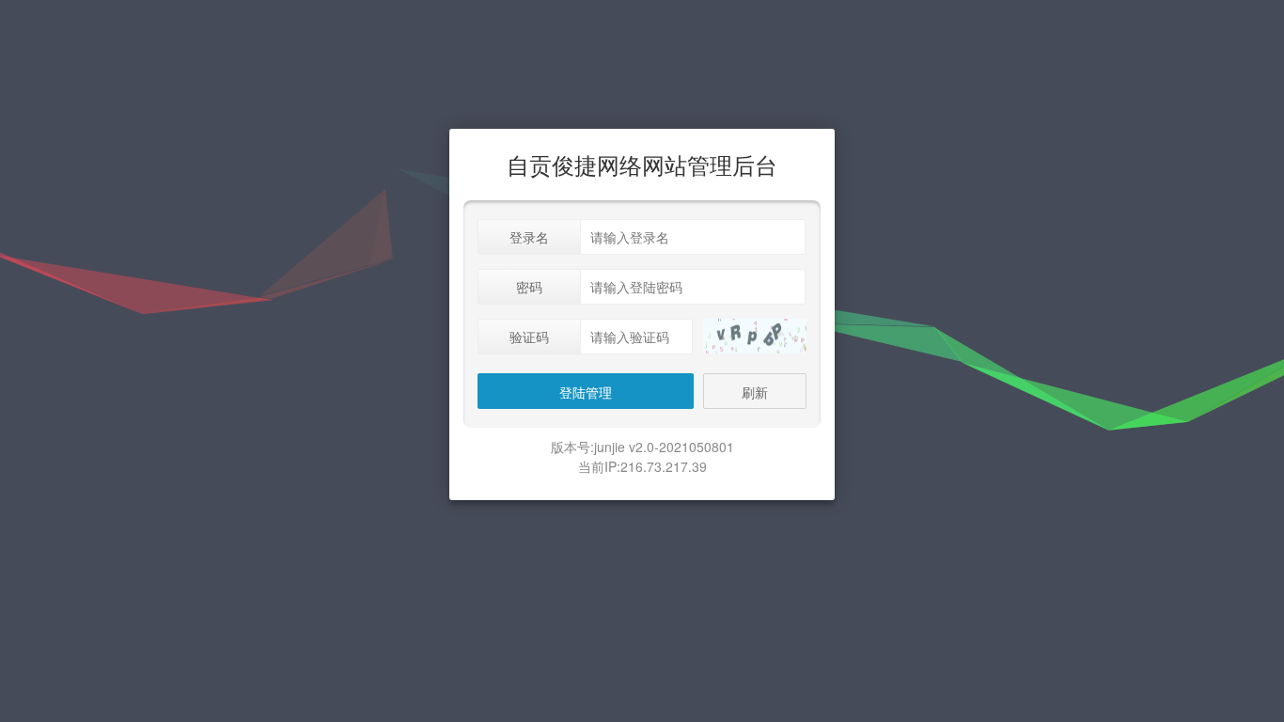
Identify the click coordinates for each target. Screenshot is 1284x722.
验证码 (529, 336)
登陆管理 (585, 392)
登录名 (529, 237)
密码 (529, 286)
